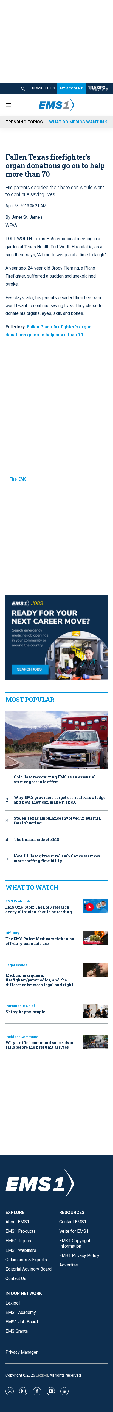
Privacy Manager (21, 1352)
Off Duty (12, 933)
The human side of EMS (36, 839)
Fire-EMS (18, 479)
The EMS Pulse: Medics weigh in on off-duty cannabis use (39, 941)
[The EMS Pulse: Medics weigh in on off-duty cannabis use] (95, 938)
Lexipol (42, 1375)
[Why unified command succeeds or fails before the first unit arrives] (95, 1042)
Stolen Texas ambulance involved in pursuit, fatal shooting (57, 820)
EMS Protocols (18, 901)
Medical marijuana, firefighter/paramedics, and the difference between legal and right (39, 980)
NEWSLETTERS (43, 88)
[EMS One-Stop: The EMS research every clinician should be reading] (95, 906)
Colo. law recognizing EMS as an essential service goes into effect (55, 779)
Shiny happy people (25, 1011)
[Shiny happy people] (95, 1011)
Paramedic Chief (20, 1006)
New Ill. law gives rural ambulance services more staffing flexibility (57, 858)
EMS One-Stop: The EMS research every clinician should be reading (38, 909)
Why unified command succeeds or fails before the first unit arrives (39, 1045)
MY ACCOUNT (71, 88)
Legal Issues (16, 965)
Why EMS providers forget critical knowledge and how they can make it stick (59, 800)
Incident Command (21, 1037)
